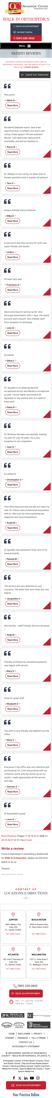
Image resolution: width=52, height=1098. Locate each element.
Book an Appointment (27, 26)
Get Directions (13, 934)
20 (35, 836)
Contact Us (25, 1042)
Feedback (22, 1038)
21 (38, 836)
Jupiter (13, 919)
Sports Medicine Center (31, 1068)
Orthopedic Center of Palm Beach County (23, 1060)
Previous (12, 836)
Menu (22, 45)
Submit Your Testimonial (36, 75)
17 (26, 836)
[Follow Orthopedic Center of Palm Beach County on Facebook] (13, 1078)
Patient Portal (25, 32)
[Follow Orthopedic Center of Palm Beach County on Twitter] (19, 1078)
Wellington (39, 954)
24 (2, 840)
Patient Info (18, 67)
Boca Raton (39, 919)
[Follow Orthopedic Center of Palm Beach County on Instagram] (37, 1078)
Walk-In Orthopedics (15, 858)
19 (32, 836)
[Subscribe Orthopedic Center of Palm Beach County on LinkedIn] (25, 1078)
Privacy (38, 1033)
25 (6, 840)
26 (9, 840)
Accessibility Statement (26, 1046)
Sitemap (9, 1038)
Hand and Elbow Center (22, 1066)
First (3, 836)
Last (29, 840)
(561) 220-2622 (25, 38)
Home (12, 1033)
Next (23, 840)
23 (46, 836)
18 (29, 836)
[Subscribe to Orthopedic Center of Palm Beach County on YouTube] (31, 1078)
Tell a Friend (38, 1038)
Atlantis (13, 954)
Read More (12, 105)
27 (12, 840)
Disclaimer (24, 1033)
